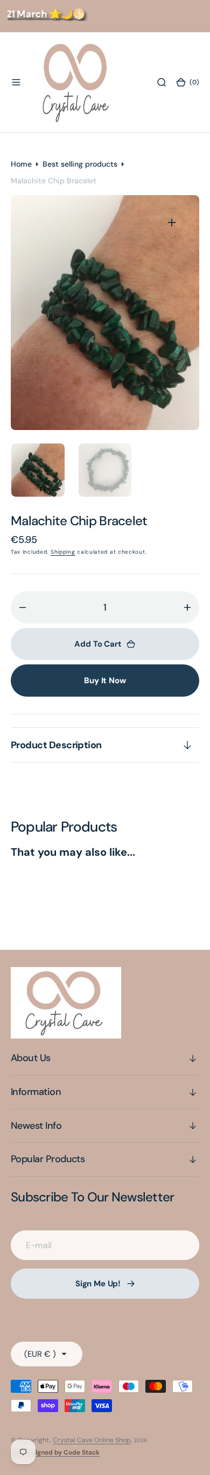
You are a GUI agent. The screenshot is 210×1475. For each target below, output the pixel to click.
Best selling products (80, 164)
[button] (16, 82)
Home (21, 164)
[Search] (161, 82)
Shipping (63, 551)
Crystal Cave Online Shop (92, 1440)
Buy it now (105, 680)
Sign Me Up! (98, 1283)
